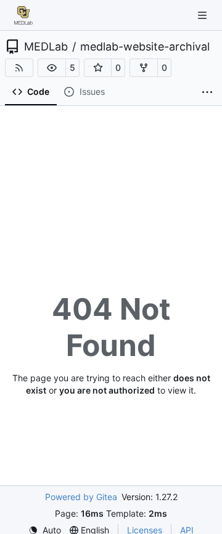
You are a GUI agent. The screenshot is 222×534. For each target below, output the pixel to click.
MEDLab (46, 47)
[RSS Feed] (19, 68)
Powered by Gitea (81, 497)
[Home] (23, 15)
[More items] (207, 92)
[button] (52, 68)
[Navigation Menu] (203, 15)
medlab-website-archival (145, 47)
